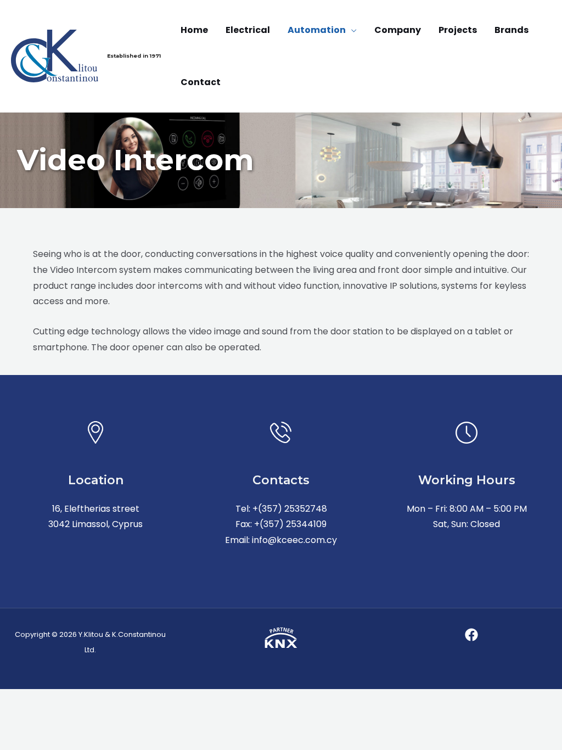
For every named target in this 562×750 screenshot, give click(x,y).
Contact (201, 82)
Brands (511, 30)
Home (194, 30)
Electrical (248, 30)
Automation (317, 30)
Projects (458, 30)
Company (397, 30)
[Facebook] (471, 634)
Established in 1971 (134, 56)
